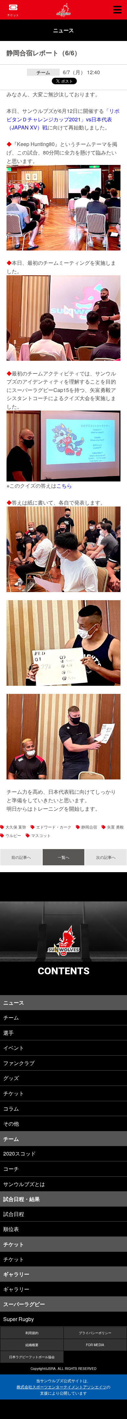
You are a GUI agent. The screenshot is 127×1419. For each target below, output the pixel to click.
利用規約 (31, 1333)
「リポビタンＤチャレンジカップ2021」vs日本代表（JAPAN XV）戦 (63, 119)
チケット (13, 15)
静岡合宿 (89, 827)
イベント (13, 1047)
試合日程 (13, 1214)
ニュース (63, 30)
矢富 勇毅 (115, 827)
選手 (8, 1032)
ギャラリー (16, 1289)
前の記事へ (21, 857)
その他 (11, 1123)
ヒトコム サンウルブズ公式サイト (63, 10)
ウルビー (13, 835)
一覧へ (63, 857)
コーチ (11, 1168)
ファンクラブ (19, 1063)
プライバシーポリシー (95, 1333)
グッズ (11, 1078)
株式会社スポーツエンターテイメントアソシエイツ (61, 1386)
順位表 (11, 1229)
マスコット (41, 835)
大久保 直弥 (16, 827)
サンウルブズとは (24, 1184)
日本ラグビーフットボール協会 (32, 1357)
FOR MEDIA (95, 1345)
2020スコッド (19, 1153)
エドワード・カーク (53, 827)
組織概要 (31, 1345)
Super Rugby (18, 1319)
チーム (11, 1017)
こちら (64, 485)
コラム (11, 1108)
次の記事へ (106, 857)
